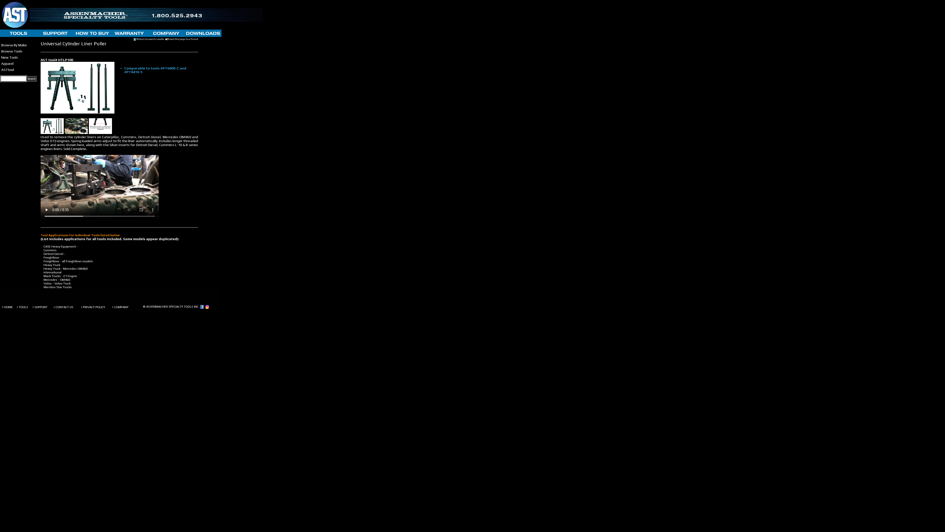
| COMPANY (120, 307)
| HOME (7, 307)
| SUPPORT (39, 307)
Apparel (7, 63)
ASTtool (7, 69)
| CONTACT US (63, 307)
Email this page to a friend (183, 38)
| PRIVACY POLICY (93, 307)
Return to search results (150, 38)
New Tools (9, 57)
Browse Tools (11, 51)
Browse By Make (14, 45)
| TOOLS (22, 307)
